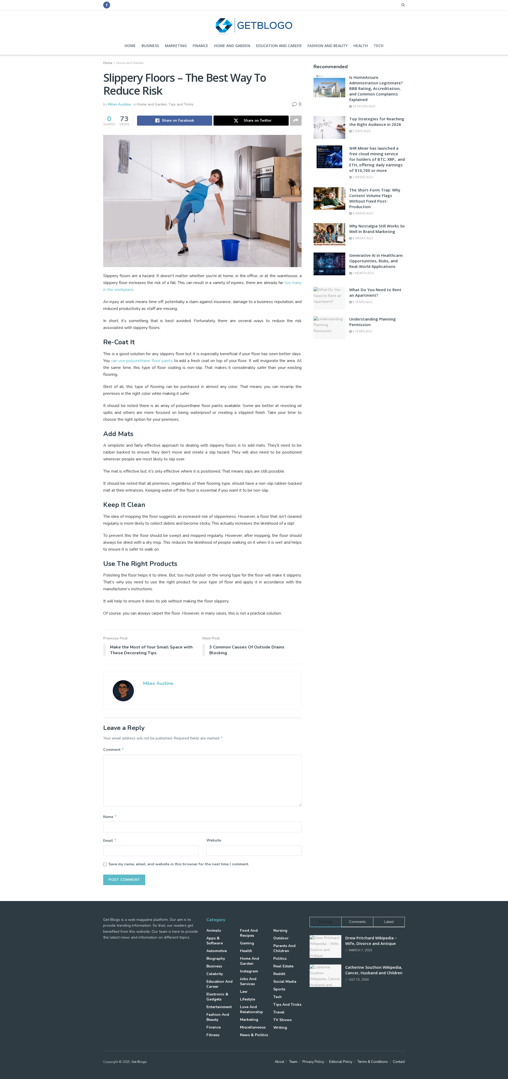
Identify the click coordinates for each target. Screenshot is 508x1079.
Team (293, 1061)
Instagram (249, 971)
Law (243, 991)
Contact (399, 1061)
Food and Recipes (249, 933)
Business (150, 45)
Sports (279, 989)
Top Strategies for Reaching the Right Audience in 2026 (376, 121)
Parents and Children (284, 948)
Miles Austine (119, 104)
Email (110, 840)
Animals (213, 930)
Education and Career (279, 45)
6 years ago (362, 302)
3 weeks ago (362, 177)
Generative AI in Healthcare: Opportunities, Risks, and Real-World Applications (376, 261)
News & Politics (254, 1034)
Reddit (279, 973)
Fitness (212, 1034)
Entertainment (219, 1006)
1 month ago (363, 273)
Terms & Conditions (372, 1061)
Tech (378, 45)
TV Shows (282, 1019)
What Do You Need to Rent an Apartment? (375, 292)
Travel (278, 1012)
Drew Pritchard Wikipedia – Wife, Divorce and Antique (371, 940)
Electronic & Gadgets (217, 997)
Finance (200, 45)
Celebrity (214, 973)
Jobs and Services (248, 981)
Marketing (176, 45)
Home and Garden (232, 45)
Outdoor (281, 938)
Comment (113, 749)
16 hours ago (363, 106)
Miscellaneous (253, 1027)
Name (110, 816)
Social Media (284, 981)
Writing (280, 1027)
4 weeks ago (362, 214)
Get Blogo (139, 1062)
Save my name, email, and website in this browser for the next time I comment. (178, 864)
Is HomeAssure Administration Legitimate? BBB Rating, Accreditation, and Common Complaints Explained (376, 88)
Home (130, 45)
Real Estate (283, 966)
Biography (215, 958)
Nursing (280, 930)
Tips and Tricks (181, 104)
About (279, 1061)
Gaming (247, 943)
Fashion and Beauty (327, 45)
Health (360, 45)
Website (213, 840)
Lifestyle (247, 999)
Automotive (216, 950)
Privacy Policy (313, 1061)
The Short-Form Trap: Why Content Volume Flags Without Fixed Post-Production (374, 198)
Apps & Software (214, 941)
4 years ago (362, 331)
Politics (280, 958)
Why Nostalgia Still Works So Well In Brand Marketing (377, 228)
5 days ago (361, 131)
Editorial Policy (340, 1061)
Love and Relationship (251, 1009)
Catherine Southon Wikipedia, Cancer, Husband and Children (373, 969)
